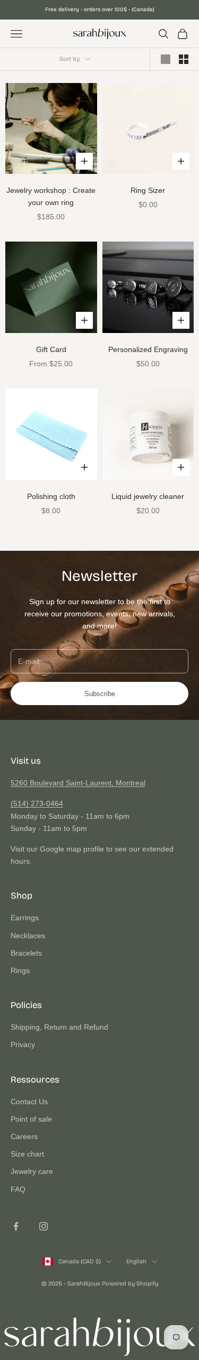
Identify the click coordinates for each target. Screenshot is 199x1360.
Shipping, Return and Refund (59, 1027)
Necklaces (28, 935)
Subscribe (99, 694)
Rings (20, 970)
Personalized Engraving (148, 349)
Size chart (27, 1154)
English (136, 1261)
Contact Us (29, 1101)
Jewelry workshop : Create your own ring (51, 196)
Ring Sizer (148, 190)
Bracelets (26, 953)
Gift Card (51, 349)
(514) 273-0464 (37, 803)
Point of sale (31, 1119)
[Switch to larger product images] (165, 59)
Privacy (23, 1044)
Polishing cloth (51, 496)
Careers (24, 1136)
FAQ (18, 1189)
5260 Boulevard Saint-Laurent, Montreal (78, 783)
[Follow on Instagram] (43, 1226)
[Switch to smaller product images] (183, 59)
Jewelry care (32, 1171)
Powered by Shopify (130, 1283)
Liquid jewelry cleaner (147, 496)
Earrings (25, 917)
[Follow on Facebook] (16, 1226)
